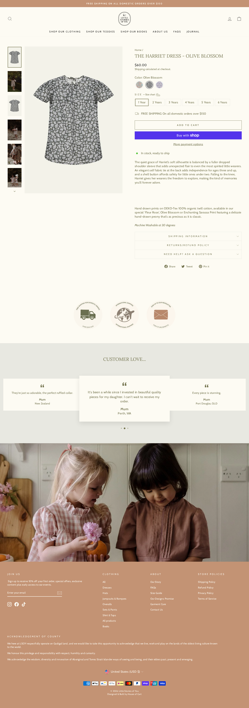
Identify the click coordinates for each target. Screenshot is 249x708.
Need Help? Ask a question (188, 254)
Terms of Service (207, 598)
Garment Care (158, 604)
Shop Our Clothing (65, 31)
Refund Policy (205, 587)
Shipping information (188, 236)
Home (138, 49)
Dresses (107, 587)
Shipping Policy (206, 581)
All (104, 581)
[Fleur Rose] (139, 85)
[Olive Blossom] (149, 85)
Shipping (140, 69)
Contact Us (156, 609)
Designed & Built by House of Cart (124, 694)
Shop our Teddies (100, 31)
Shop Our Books (134, 31)
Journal (193, 31)
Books (106, 626)
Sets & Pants (110, 609)
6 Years (222, 102)
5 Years (206, 102)
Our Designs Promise (162, 598)
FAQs (177, 31)
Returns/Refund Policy (188, 245)
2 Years (157, 102)
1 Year (141, 102)
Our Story (155, 581)
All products (109, 620)
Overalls (107, 604)
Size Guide (156, 593)
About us (160, 31)
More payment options (188, 144)
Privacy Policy (205, 593)
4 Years (189, 102)
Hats (105, 593)
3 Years (173, 102)
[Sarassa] (159, 85)
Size (145, 94)
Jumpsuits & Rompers (115, 598)
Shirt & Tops (109, 615)
